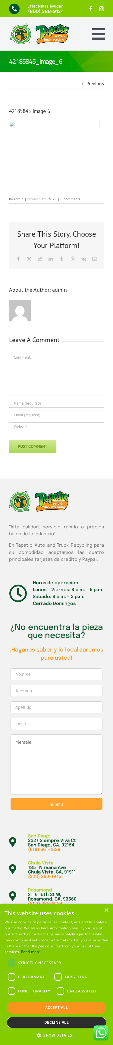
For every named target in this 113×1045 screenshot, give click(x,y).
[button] (56, 1035)
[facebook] (90, 8)
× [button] (106, 910)
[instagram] (101, 8)
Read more (30, 951)
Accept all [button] (56, 1007)
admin (19, 199)
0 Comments (70, 199)
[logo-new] (39, 26)
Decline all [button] (56, 1022)
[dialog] (56, 974)
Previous (95, 84)
